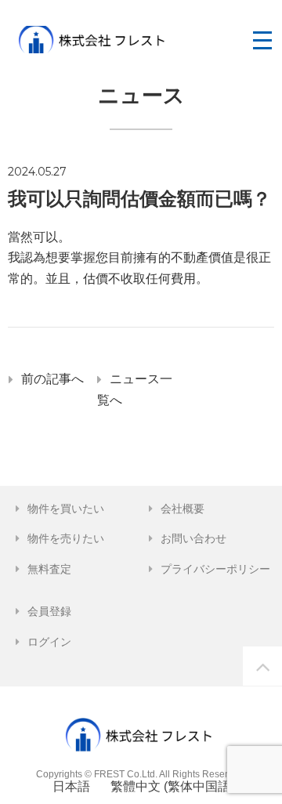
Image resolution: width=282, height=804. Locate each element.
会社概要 (182, 508)
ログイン (49, 642)
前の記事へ (52, 379)
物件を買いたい (65, 508)
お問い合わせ (193, 538)
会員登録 (49, 611)
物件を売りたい (65, 538)
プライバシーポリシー (215, 569)
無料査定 (49, 569)
